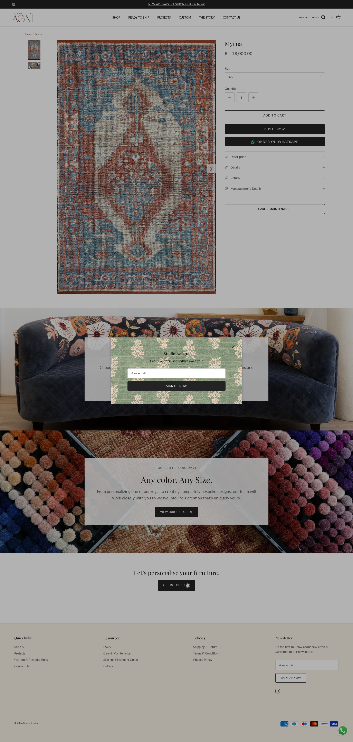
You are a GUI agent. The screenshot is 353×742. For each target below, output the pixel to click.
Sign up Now (176, 386)
